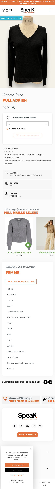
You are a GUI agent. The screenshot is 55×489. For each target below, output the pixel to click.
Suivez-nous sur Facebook (45, 382)
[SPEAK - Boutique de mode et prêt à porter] (27, 10)
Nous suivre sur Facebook (14, 425)
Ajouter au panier (27, 135)
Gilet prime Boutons (20, 253)
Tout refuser (17, 470)
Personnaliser (17, 475)
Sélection (13, 94)
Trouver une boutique (40, 425)
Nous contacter (27, 435)
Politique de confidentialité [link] (17, 481)
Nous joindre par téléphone (27, 425)
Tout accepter (17, 465)
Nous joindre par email (33, 425)
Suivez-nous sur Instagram (50, 382)
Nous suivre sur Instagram (21, 425)
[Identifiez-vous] (3, 10)
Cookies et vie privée (44, 484)
